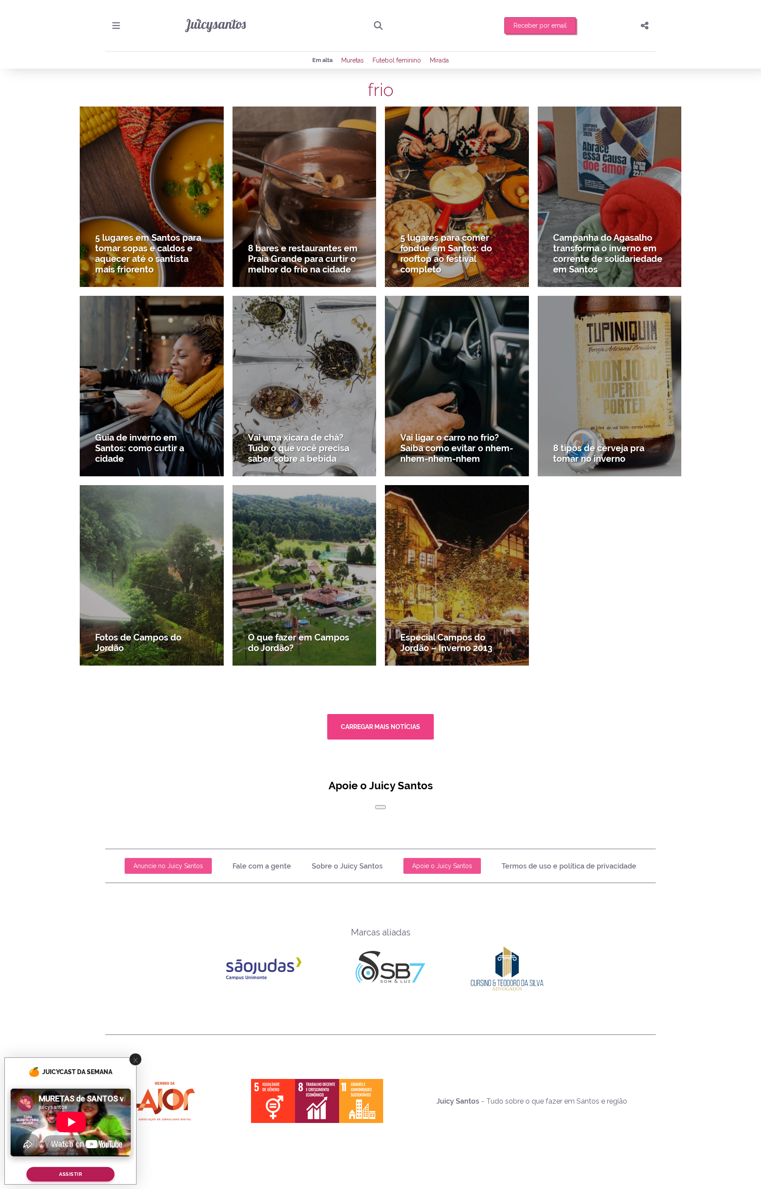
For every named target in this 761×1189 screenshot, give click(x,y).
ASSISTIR (70, 1174)
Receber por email (540, 25)
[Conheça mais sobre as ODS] (317, 1101)
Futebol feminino (397, 60)
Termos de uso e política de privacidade (569, 866)
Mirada (439, 60)
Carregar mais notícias (380, 726)
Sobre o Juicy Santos (347, 866)
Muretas (352, 60)
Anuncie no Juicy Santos (168, 865)
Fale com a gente (262, 866)
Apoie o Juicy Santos (442, 865)
